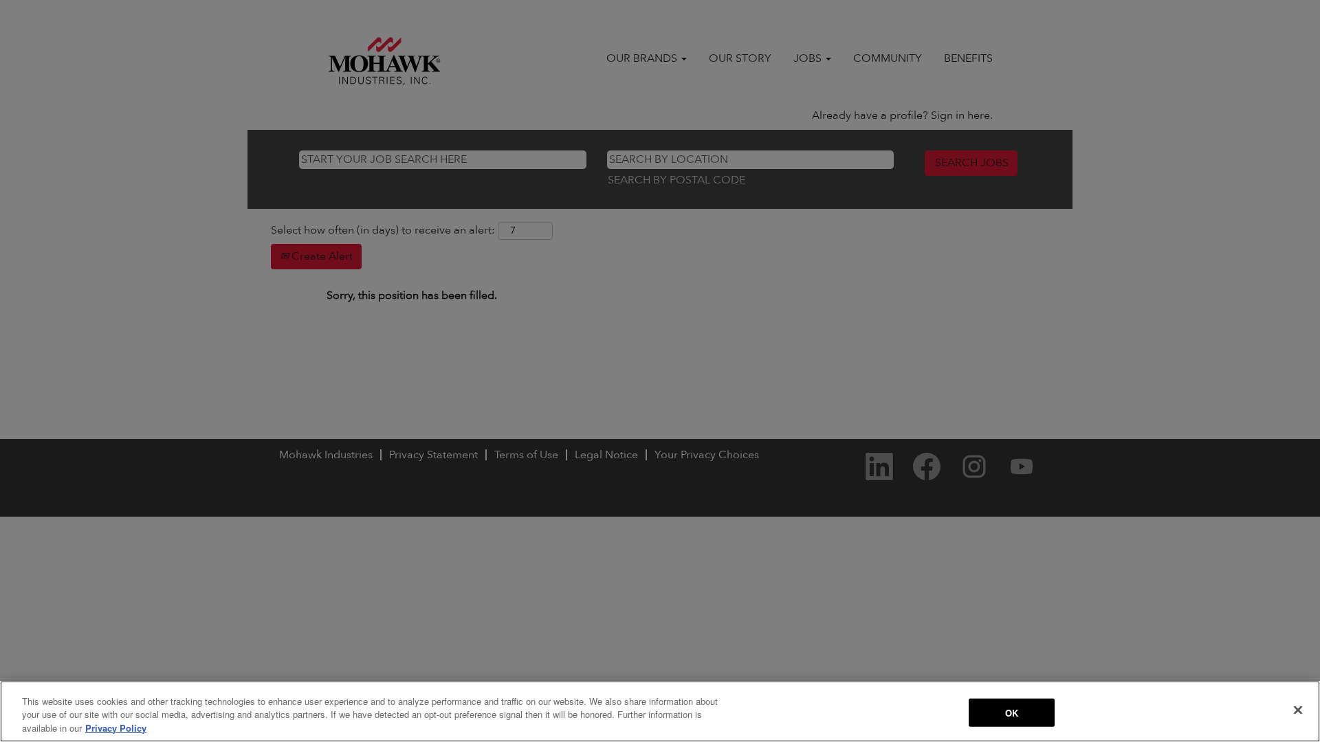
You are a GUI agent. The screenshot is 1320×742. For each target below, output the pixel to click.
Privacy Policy (115, 727)
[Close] (1298, 710)
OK (1011, 712)
